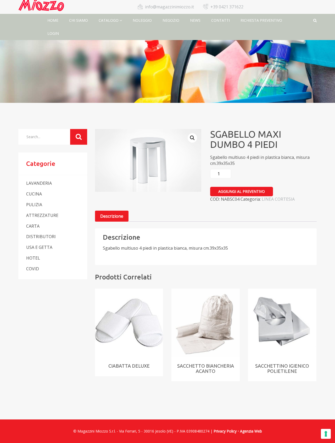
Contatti (220, 20)
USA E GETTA (39, 247)
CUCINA (34, 194)
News (195, 20)
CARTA (33, 226)
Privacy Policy (225, 431)
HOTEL (33, 258)
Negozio (171, 20)
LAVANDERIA (39, 183)
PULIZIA (34, 205)
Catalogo (109, 20)
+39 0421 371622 (226, 7)
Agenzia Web (251, 431)
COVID (32, 269)
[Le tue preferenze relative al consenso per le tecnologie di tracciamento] (326, 434)
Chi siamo (78, 20)
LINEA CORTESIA (278, 199)
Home (52, 20)
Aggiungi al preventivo (241, 191)
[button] (192, 138)
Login (53, 33)
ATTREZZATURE (42, 215)
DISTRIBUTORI (41, 236)
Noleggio (142, 20)
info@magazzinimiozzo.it (169, 7)
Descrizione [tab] (111, 216)
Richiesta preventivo (261, 20)
